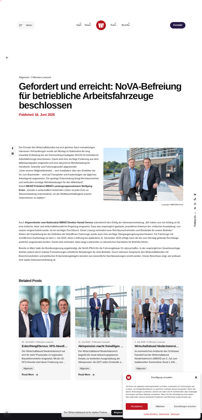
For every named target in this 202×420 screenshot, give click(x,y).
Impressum (175, 414)
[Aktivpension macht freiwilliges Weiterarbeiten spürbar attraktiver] (101, 311)
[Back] (7, 57)
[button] (196, 377)
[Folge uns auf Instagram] (195, 204)
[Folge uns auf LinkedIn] (195, 195)
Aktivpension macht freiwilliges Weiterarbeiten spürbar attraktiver (101, 346)
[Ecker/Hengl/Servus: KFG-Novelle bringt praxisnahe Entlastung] (44, 311)
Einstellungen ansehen (185, 406)
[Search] (7, 413)
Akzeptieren (136, 406)
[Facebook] (12, 148)
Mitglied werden (122, 412)
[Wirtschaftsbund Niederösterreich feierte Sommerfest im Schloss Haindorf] (157, 311)
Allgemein (24, 77)
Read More (28, 374)
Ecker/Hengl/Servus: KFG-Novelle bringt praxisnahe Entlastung (44, 346)
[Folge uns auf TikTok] (195, 199)
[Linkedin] (12, 154)
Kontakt (177, 25)
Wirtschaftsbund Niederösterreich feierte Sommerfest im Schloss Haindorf (157, 346)
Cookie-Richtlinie (151, 414)
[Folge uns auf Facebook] (195, 208)
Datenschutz (164, 414)
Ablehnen (160, 406)
